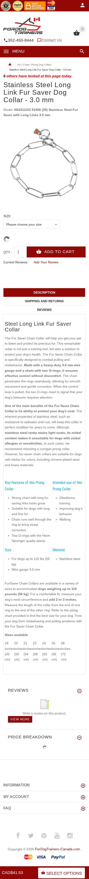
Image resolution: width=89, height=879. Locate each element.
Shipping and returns (44, 301)
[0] (76, 35)
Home (10, 65)
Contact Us (52, 40)
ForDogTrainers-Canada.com (57, 849)
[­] (81, 51)
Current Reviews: (15, 262)
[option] (44, 166)
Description (44, 292)
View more (20, 719)
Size (6, 216)
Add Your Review (46, 262)
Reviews (44, 310)
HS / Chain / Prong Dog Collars (34, 64)
